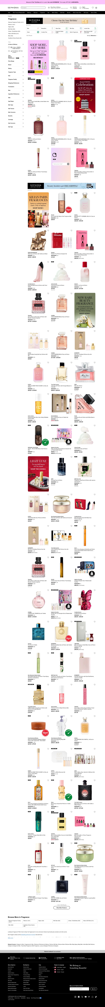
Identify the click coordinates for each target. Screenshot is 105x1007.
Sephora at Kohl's (42, 982)
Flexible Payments (42, 986)
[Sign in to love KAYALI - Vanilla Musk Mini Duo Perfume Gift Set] (48, 494)
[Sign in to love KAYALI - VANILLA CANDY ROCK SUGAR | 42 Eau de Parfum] (48, 362)
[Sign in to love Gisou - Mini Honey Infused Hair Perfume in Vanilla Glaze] (71, 780)
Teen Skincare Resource (43, 990)
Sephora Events (11, 978)
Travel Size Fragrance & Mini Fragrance (30, 946)
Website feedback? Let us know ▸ (52, 951)
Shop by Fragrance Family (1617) (16, 22)
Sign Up (94, 989)
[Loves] (92, 7)
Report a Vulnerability (12, 990)
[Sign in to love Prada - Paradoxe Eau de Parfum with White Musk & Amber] (94, 394)
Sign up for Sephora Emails (76, 985)
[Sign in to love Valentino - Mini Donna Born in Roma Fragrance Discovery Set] (94, 812)
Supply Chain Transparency (13, 974)
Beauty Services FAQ (43, 980)
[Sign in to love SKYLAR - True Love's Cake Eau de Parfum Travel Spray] (71, 843)
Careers (9, 970)
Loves (24, 986)
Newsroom (10, 969)
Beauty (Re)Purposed (12, 988)
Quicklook (61, 60)
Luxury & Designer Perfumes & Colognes (49, 946)
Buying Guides (41, 978)
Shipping (40, 972)
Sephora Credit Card (27, 969)
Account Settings (26, 976)
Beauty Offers (26, 982)
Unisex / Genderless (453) (14, 31)
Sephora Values (11, 972)
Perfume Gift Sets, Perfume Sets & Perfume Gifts (61, 944)
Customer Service (42, 967)
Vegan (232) (11, 26)
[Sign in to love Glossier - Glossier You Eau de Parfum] (94, 262)
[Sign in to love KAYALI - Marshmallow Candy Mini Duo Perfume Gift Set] (48, 331)
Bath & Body (55, 12)
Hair (48, 12)
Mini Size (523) (11, 29)
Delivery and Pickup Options (44, 970)
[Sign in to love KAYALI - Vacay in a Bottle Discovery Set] (71, 749)
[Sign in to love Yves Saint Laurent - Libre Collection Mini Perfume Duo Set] (71, 526)
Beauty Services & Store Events (29, 978)
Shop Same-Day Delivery (28, 990)
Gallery (24, 970)
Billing (40, 974)
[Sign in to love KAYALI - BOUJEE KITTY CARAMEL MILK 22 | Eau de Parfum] (94, 193)
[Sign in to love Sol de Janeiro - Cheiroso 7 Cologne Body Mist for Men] (48, 812)
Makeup (29, 12)
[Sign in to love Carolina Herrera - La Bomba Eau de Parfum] (94, 590)
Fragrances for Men (29, 944)
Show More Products (62, 907)
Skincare (36, 12)
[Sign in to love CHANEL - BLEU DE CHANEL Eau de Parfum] (71, 875)
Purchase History (26, 974)
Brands (68, 12)
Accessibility (41, 988)
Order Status (25, 972)
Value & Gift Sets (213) (13, 33)
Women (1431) (11, 24)
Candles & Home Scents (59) (14, 38)
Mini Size (62, 12)
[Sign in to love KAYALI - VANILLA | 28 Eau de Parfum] (48, 116)
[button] (15, 58)
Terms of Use (17, 997)
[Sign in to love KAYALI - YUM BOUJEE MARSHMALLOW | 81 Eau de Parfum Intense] (71, 40)
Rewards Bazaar (26, 984)
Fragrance (42, 12)
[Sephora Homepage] (13, 8)
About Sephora (11, 967)
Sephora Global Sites (12, 982)
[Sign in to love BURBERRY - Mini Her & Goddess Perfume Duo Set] (48, 526)
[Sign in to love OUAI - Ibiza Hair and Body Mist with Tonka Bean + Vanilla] (48, 843)
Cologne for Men (20, 944)
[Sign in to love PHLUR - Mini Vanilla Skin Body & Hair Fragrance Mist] (71, 193)
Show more (10, 938)
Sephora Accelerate (12, 986)
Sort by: (91, 35)
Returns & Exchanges (43, 969)
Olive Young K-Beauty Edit (19, 12)
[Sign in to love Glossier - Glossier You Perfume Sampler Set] (71, 230)
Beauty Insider (26, 967)
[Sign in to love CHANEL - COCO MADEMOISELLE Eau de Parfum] (71, 331)
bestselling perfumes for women (28, 934)
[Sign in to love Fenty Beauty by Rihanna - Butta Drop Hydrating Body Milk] (71, 716)
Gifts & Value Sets (77, 12)
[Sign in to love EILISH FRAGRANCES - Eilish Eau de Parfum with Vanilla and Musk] (48, 230)
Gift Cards (86, 12)
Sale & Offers (94, 12)
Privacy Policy (10, 997)
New (9, 12)
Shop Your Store (26, 988)
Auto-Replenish (26, 980)
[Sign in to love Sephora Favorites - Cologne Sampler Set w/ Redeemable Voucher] (94, 557)
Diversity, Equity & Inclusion (13, 984)
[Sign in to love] (48, 78)
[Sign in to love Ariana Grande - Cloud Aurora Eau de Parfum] (94, 425)
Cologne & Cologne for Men (14, 946)
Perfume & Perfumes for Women (41, 944)
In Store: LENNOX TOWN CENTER (16, 48)
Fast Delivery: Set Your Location (17, 51)
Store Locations (42, 984)
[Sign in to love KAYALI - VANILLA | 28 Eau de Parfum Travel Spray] (48, 148)
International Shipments (43, 976)
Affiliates (9, 976)
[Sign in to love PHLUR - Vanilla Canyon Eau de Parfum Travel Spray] (71, 557)
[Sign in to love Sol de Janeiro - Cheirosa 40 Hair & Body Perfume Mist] (71, 684)
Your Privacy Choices (35, 997)
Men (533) (10, 35)
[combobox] (33, 7)
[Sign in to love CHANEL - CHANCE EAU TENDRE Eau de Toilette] (48, 590)
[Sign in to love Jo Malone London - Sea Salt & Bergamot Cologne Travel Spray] (48, 875)
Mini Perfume (91, 944)
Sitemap (28, 997)
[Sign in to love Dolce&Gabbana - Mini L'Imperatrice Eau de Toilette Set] (71, 394)
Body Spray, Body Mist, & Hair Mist (80, 944)
